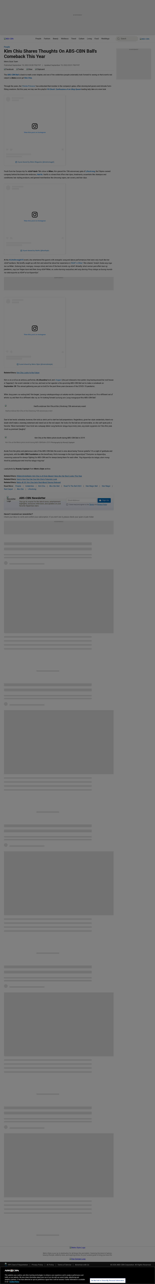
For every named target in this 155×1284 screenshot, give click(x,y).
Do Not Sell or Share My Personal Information (107, 1280)
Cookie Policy (14, 1282)
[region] (77, 1275)
